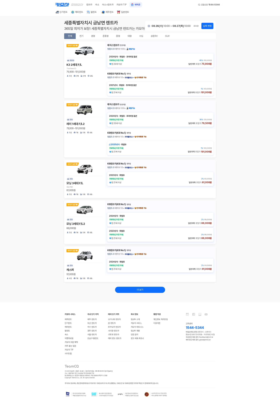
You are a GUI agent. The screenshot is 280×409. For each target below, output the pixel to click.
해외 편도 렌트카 (114, 338)
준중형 (106, 36)
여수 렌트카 (91, 327)
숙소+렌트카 (107, 4)
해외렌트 (68, 327)
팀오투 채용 (135, 331)
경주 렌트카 (91, 331)
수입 (141, 36)
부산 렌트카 (91, 323)
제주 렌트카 (91, 319)
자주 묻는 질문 (70, 346)
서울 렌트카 (91, 334)
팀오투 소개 (135, 319)
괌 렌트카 (112, 323)
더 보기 (140, 289)
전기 (81, 36)
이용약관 (156, 323)
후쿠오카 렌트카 (114, 327)
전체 (70, 36)
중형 (118, 36)
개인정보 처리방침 (160, 319)
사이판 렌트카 (113, 331)
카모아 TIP (122, 4)
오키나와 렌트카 (114, 319)
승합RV (154, 36)
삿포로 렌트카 (113, 334)
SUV (167, 36)
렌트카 (89, 4)
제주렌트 (68, 319)
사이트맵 (68, 353)
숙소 (97, 4)
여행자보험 (69, 338)
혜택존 (137, 4)
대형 (130, 36)
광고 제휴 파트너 (137, 338)
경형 (93, 36)
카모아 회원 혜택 (71, 342)
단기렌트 (68, 323)
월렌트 (67, 331)
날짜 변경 (207, 26)
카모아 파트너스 (137, 327)
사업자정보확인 (108, 371)
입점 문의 (134, 334)
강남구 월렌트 (92, 338)
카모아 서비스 (136, 323)
